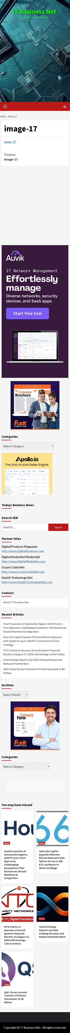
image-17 (10, 142)
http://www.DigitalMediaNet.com (23, 561)
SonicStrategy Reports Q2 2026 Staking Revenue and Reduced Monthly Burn (32, 661)
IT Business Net (34, 11)
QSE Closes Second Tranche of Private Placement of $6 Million (34, 670)
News (6, 843)
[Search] (65, 107)
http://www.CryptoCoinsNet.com (23, 571)
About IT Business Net (16, 602)
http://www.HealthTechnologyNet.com (27, 582)
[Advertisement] (35, 57)
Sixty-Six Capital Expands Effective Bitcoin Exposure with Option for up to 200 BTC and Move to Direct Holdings (32, 640)
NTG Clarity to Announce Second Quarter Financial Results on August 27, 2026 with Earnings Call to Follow (34, 652)
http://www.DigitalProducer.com (23, 551)
